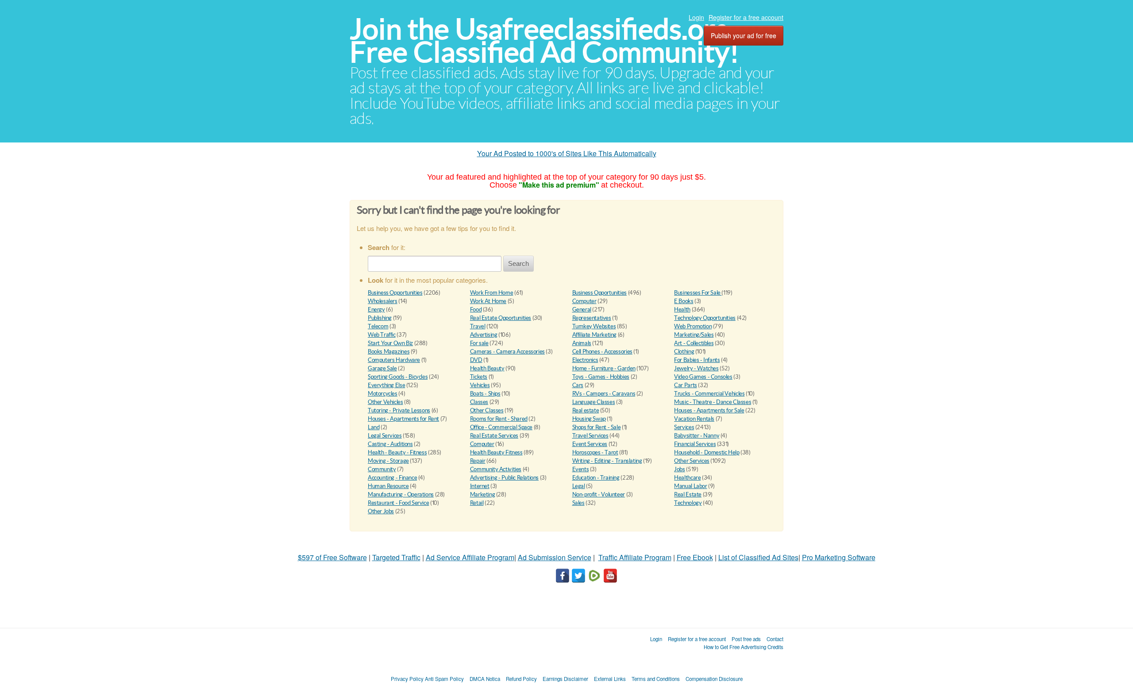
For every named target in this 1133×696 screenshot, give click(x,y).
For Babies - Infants (697, 360)
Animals (581, 343)
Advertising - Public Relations (504, 477)
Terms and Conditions (656, 678)
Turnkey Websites (594, 326)
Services (684, 427)
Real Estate (687, 494)
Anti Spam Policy (444, 678)
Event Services (590, 444)
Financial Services (695, 444)
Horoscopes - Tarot (595, 452)
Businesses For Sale (697, 292)
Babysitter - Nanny (696, 435)
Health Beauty (487, 368)
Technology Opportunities (705, 318)
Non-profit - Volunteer (598, 494)
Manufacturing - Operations (401, 494)
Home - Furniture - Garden (604, 368)
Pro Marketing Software (838, 557)
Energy (376, 309)
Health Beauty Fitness (496, 452)
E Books (683, 301)
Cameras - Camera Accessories (507, 351)
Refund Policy (521, 678)
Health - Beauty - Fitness (397, 452)
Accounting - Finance (392, 477)
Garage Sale (382, 368)
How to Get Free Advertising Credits (743, 646)
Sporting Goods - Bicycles (398, 376)
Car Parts (685, 385)
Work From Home (491, 292)
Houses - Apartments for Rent (403, 418)
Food (476, 309)
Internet (479, 486)
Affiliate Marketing (594, 334)
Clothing (684, 351)
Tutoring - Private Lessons (399, 410)
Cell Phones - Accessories (602, 351)
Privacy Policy (407, 678)
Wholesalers (382, 301)
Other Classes (487, 410)
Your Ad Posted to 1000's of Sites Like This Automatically (566, 153)
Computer (584, 301)
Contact (775, 638)
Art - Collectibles (693, 343)
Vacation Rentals (694, 418)
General (581, 309)
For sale (479, 343)
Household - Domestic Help (706, 452)
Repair (478, 461)
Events (580, 469)
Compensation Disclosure (714, 678)
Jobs (679, 469)
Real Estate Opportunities (500, 318)
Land (373, 427)
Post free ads (746, 638)
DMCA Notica (485, 678)
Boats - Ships (485, 393)
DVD (476, 360)
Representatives (591, 318)
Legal (578, 486)
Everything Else (386, 385)
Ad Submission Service (554, 557)
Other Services (691, 461)
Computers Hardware (394, 360)
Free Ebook (695, 557)
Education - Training (596, 477)
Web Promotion (693, 326)
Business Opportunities (395, 292)
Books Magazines (388, 351)
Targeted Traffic (396, 557)
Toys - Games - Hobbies (600, 376)
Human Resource (388, 486)
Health (682, 309)
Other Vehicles (385, 402)
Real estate (585, 410)
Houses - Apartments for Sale (709, 410)
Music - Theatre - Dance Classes (712, 402)
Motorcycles (382, 393)
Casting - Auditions (390, 444)
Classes (479, 402)
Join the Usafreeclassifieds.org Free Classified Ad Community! (544, 40)
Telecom (378, 326)
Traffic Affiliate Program (634, 557)
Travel (478, 326)
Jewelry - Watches (696, 368)
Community (382, 469)
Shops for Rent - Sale (596, 427)
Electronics (585, 360)
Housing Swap (589, 418)
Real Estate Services (494, 435)
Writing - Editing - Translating (607, 461)
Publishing (380, 318)
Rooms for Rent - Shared (499, 418)
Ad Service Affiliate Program (470, 557)
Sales (578, 503)
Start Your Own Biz (390, 343)
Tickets (478, 376)
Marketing (482, 494)
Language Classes (593, 402)
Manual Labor (690, 486)
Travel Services (590, 435)
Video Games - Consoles (703, 376)
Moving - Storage (388, 461)
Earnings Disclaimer (565, 678)
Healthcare (687, 477)
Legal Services (385, 435)
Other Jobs (381, 511)
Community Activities (495, 469)
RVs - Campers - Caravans (604, 393)
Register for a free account (746, 17)
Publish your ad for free (743, 35)
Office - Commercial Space (501, 427)
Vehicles (480, 385)
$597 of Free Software (332, 557)
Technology (687, 503)
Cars (577, 385)
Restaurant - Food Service (398, 503)
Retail (477, 503)
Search (518, 263)
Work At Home (488, 301)
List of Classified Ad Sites (758, 557)
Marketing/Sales (693, 334)
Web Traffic (382, 334)
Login (696, 17)
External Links (610, 678)
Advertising (483, 334)
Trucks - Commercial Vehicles (709, 393)
